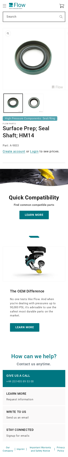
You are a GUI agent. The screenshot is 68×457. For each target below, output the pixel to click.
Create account (14, 151)
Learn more (24, 327)
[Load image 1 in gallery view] (13, 103)
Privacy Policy (61, 449)
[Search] (61, 17)
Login (34, 151)
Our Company (8, 449)
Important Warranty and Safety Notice (40, 449)
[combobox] (34, 17)
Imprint (20, 449)
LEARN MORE (34, 215)
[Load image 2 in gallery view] (34, 103)
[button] (4, 6)
